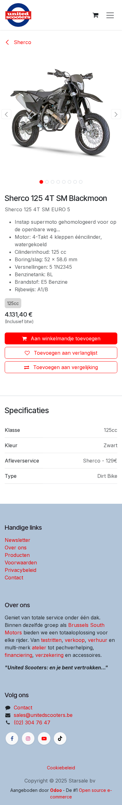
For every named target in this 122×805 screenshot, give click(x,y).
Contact (14, 577)
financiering (18, 655)
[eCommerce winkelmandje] (95, 15)
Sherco (21, 42)
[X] (60, 738)
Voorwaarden (21, 562)
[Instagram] (28, 738)
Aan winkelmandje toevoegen (64, 338)
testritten (51, 640)
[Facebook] (12, 738)
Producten (17, 555)
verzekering (49, 655)
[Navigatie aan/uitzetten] (110, 15)
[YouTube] (44, 738)
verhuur (97, 640)
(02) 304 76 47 (32, 722)
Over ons (16, 547)
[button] (6, 114)
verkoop (75, 640)
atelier (39, 647)
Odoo (56, 790)
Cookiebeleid (61, 767)
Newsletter (17, 540)
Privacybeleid (20, 570)
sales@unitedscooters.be (43, 715)
